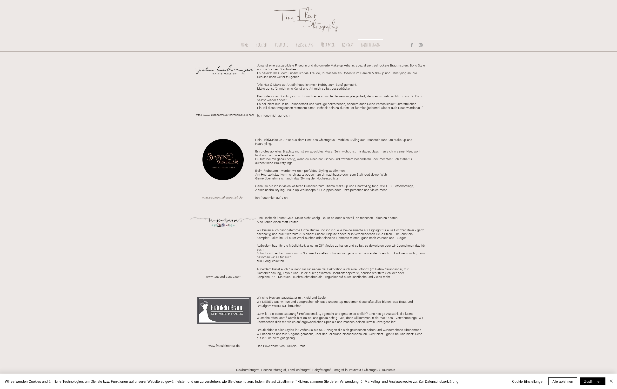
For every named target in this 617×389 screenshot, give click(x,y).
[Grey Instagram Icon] (420, 45)
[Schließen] (611, 381)
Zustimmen (592, 381)
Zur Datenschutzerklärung (438, 381)
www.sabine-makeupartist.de (221, 197)
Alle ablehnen (562, 381)
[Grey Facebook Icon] (411, 45)
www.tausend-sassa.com (223, 276)
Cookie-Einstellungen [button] (528, 381)
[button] (261, 42)
